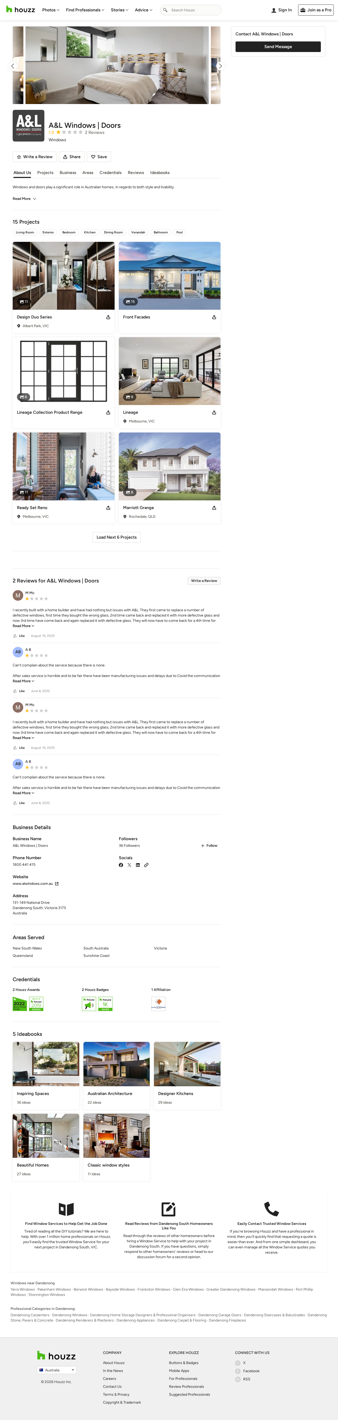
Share (75, 156)
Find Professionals (83, 9)
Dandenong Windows (69, 1315)
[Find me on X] (129, 864)
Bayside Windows (120, 1289)
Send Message (278, 46)
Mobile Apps (179, 1371)
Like (22, 636)
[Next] (215, 66)
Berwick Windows (88, 1289)
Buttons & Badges (184, 1363)
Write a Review (204, 581)
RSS (246, 1379)
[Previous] (17, 66)
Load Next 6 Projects (117, 537)
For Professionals (183, 1378)
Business (68, 172)
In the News (113, 1371)
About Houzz (114, 1363)
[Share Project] (108, 317)
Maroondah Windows (275, 1289)
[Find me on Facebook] (121, 864)
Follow (211, 845)
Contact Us (112, 1386)
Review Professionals (186, 1386)
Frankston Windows (154, 1289)
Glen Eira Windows (188, 1289)
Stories (117, 9)
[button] (116, 618)
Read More (22, 198)
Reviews (136, 172)
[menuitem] (51, 10)
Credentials (110, 172)
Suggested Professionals (189, 1394)
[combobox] (190, 10)
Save (102, 156)
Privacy (123, 1394)
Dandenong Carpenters (30, 1315)
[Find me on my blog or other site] (146, 864)
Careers (109, 1378)
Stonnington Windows (47, 1294)
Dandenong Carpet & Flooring (181, 1320)
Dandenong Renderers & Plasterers (85, 1320)
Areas (87, 172)
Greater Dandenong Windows (231, 1289)
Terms (108, 1394)
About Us (22, 172)
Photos (48, 9)
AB (18, 651)
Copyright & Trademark (122, 1402)
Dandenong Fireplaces (227, 1320)
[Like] (15, 636)
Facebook (251, 1371)
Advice (141, 9)
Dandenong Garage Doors (219, 1315)
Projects (45, 172)
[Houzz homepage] (20, 9)
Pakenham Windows (54, 1289)
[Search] (165, 10)
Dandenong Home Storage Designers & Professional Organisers (143, 1315)
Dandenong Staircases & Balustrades (274, 1315)
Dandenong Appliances (135, 1320)
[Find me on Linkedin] (138, 864)
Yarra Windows (23, 1289)
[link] (23, 626)
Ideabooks (160, 172)
